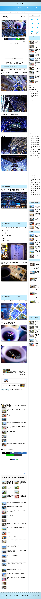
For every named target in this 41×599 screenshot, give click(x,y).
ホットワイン (3, 390)
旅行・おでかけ (7, 389)
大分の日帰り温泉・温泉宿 (36, 142)
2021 (11, 389)
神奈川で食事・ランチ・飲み (35, 195)
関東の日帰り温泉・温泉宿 (35, 155)
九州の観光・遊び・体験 (34, 91)
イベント (3, 389)
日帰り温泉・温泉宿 (18, 595)
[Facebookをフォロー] (13, 459)
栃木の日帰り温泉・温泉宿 (36, 159)
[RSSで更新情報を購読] (18, 459)
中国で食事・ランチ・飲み (35, 184)
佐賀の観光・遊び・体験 (35, 100)
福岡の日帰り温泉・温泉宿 (36, 138)
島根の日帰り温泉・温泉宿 (36, 153)
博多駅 (9, 390)
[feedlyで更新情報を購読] (17, 459)
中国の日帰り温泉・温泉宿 (35, 151)
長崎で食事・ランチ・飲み (36, 177)
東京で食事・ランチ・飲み (36, 192)
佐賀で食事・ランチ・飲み (36, 171)
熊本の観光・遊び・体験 (35, 98)
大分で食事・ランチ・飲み (36, 175)
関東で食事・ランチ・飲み (35, 190)
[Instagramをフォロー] (15, 459)
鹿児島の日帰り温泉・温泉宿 (35, 147)
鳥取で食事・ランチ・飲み (36, 186)
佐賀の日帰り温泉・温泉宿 (36, 140)
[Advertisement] (14, 50)
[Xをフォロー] (11, 459)
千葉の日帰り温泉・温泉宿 (36, 157)
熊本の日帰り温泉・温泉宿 (36, 144)
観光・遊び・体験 (33, 89)
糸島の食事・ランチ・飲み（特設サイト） (35, 168)
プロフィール (32, 595)
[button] (22, 39)
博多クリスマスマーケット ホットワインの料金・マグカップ (14, 62)
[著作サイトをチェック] (9, 459)
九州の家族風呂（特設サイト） (34, 134)
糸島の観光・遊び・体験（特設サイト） (35, 96)
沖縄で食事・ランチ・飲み (36, 182)
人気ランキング (32, 87)
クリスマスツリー (15, 389)
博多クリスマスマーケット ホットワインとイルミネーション (14, 63)
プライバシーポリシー (37, 595)
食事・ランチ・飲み (24, 595)
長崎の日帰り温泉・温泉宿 (36, 149)
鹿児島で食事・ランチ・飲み (35, 180)
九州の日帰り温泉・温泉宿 (35, 136)
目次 (12, 58)
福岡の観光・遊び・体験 (35, 93)
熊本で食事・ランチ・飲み (36, 173)
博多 (7, 390)
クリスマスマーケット (20, 389)
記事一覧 (28, 595)
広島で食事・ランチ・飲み (36, 188)
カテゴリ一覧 (32, 85)
